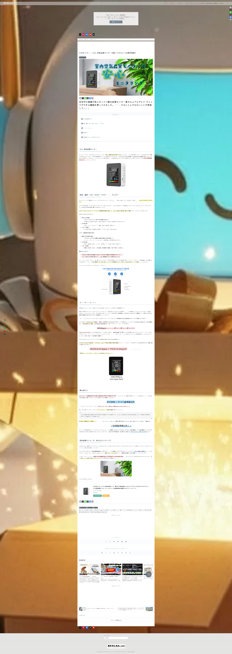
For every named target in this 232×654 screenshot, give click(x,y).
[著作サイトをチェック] (102, 553)
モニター (143, 510)
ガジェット (90, 507)
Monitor (99, 510)
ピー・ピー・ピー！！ (87, 128)
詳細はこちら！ (116, 22)
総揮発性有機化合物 (103, 512)
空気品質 (94, 512)
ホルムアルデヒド (135, 510)
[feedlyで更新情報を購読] (126, 553)
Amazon (106, 495)
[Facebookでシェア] (5, 322)
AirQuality (83, 510)
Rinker (100, 490)
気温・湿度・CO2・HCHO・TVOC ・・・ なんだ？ (93, 123)
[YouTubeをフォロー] (118, 553)
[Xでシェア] (5, 320)
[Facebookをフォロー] (110, 553)
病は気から (85, 132)
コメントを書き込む (116, 620)
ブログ (96, 507)
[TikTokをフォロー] (122, 553)
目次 (114, 114)
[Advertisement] (116, 46)
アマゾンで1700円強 (126, 156)
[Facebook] (230, 17)
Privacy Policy (131, 651)
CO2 (89, 510)
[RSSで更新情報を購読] (130, 553)
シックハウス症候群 (126, 510)
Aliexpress (97, 495)
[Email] (230, 7)
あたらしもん (110, 510)
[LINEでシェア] (5, 328)
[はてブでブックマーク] (5, 325)
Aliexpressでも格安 (137, 156)
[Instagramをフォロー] (114, 553)
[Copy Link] (230, 19)
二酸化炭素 (149, 510)
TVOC (104, 510)
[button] (5, 334)
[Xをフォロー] (106, 553)
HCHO (93, 510)
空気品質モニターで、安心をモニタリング (91, 137)
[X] (230, 10)
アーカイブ (107, 635)
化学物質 (82, 512)
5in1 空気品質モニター (87, 119)
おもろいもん (83, 507)
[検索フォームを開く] (227, 3)
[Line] (230, 12)
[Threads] (230, 15)
